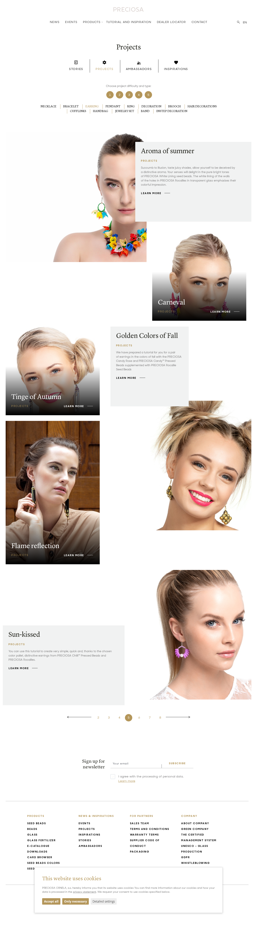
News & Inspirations (96, 816)
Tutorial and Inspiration (128, 22)
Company (189, 816)
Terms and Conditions (149, 829)
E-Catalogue (38, 846)
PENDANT (113, 106)
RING (131, 106)
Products (91, 22)
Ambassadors (90, 846)
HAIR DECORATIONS (202, 106)
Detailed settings (104, 901)
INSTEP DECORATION (171, 111)
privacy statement (84, 891)
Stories (85, 840)
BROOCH (174, 106)
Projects (87, 829)
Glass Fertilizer (41, 840)
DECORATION (151, 106)
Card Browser (39, 857)
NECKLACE (48, 106)
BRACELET (71, 106)
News (54, 22)
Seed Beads (36, 823)
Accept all (51, 901)
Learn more (126, 781)
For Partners (141, 816)
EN (245, 22)
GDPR (185, 857)
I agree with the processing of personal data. (150, 778)
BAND (145, 111)
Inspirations (89, 834)
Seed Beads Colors (43, 863)
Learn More (151, 193)
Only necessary (75, 901)
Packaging (139, 851)
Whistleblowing (195, 863)
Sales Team (139, 823)
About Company (195, 823)
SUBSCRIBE (177, 763)
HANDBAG (100, 111)
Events (71, 22)
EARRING (92, 106)
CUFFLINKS (78, 111)
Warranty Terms (144, 834)
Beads (32, 829)
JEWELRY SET (124, 111)
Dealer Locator (171, 22)
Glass (32, 834)
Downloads (37, 851)
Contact (199, 22)
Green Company (195, 829)
